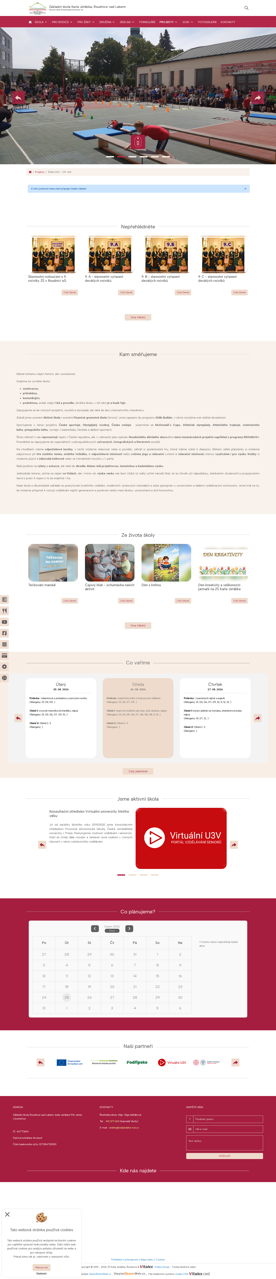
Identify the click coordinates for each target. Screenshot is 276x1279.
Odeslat (224, 1155)
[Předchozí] (18, 718)
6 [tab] (166, 156)
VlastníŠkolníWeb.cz (100, 1274)
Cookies (160, 1259)
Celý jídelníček (138, 771)
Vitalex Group (161, 1267)
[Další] (258, 718)
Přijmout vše (41, 1267)
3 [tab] (132, 156)
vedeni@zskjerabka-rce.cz (124, 1127)
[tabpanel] (138, 96)
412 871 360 (112, 1121)
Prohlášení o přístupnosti (124, 1259)
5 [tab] (155, 156)
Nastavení (41, 1273)
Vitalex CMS (181, 1274)
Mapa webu (147, 1259)
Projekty (40, 172)
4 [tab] (144, 156)
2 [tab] (121, 156)
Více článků (138, 317)
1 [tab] (110, 156)
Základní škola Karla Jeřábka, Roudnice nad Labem (87, 7)
